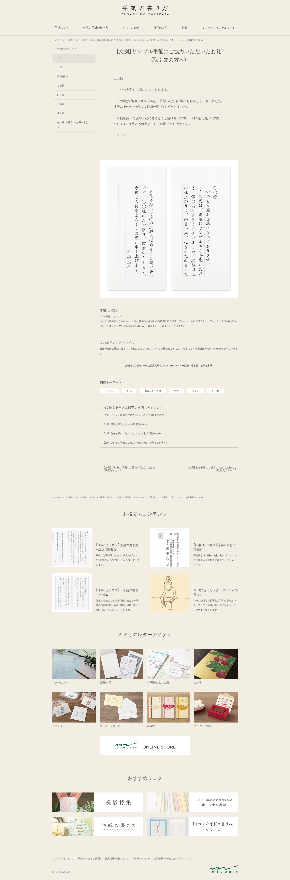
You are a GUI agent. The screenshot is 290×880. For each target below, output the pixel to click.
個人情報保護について (117, 858)
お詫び (60, 94)
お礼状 (215, 390)
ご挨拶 (60, 85)
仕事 (176, 390)
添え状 (60, 113)
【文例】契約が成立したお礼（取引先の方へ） (126, 424)
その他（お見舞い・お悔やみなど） (72, 124)
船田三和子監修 (153, 390)
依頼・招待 (62, 76)
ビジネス (109, 390)
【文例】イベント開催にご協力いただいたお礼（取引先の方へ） (135, 415)
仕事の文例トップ (66, 48)
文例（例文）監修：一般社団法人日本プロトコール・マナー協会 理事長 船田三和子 (168, 365)
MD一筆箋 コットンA (111, 316)
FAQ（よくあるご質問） (89, 858)
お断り (60, 104)
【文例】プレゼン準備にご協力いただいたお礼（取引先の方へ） (135, 442)
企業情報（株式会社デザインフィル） (173, 858)
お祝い (60, 67)
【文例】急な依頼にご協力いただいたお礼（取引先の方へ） (133, 433)
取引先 (195, 390)
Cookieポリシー (141, 858)
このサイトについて (63, 858)
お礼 (129, 390)
